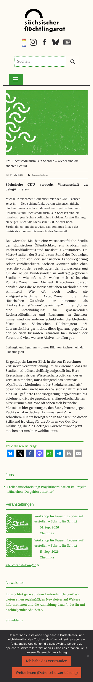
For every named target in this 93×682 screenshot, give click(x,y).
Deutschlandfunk (32, 203)
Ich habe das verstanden (46, 660)
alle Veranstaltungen (21, 565)
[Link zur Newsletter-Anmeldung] (67, 44)
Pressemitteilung (40, 175)
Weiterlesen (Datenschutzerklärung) (47, 672)
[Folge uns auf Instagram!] (33, 44)
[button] (10, 453)
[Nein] (87, 656)
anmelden (13, 620)
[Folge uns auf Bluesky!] (55, 44)
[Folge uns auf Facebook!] (44, 44)
